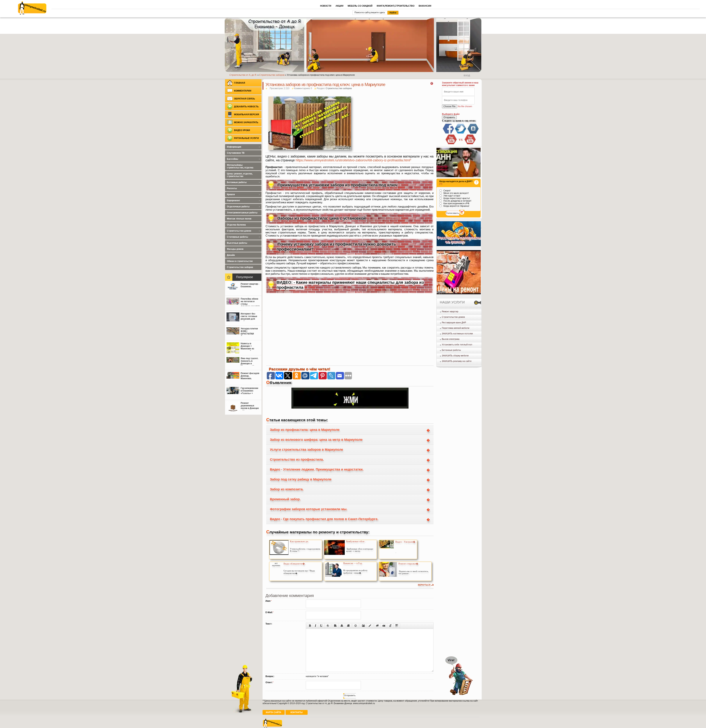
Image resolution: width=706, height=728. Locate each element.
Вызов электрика (450, 339)
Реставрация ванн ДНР (454, 322)
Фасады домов (235, 249)
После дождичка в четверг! (457, 201)
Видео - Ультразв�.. (405, 541)
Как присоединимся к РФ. (456, 203)
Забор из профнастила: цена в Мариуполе (305, 430)
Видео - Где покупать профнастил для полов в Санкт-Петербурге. (324, 519)
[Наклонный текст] (315, 625)
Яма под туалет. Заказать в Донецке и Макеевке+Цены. (250, 361)
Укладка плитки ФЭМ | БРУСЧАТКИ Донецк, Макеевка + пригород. (249, 331)
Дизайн (231, 255)
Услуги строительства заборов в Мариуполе (306, 449)
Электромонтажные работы (242, 212)
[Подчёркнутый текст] (321, 625)
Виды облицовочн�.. (295, 563)
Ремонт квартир (450, 311)
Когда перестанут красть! (456, 198)
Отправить (449, 117)
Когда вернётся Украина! (456, 206)
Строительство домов (453, 317)
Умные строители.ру (32, 8)
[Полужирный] (310, 625)
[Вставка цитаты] (384, 625)
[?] (440, 184)
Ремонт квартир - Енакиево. (250, 285)
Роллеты (232, 188)
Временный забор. (285, 499)
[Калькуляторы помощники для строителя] (459, 245)
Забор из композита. (287, 489)
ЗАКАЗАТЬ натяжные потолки (457, 333)
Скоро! (446, 190)
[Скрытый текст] (377, 625)
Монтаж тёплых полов (239, 218)
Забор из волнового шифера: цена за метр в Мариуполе (316, 439)
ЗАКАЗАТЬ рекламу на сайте (457, 361)
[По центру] (341, 625)
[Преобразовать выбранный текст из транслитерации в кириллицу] (390, 625)
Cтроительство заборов (339, 88)
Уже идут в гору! (451, 195)
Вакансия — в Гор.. (353, 563)
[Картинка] (363, 625)
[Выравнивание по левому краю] (335, 625)
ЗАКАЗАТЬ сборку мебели (455, 355)
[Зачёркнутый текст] (328, 625)
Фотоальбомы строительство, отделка (240, 166)
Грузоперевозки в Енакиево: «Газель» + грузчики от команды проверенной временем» (249, 391)
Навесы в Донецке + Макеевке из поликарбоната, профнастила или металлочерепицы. (250, 346)
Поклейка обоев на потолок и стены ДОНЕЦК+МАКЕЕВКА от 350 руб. (250, 302)
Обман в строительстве (240, 261)
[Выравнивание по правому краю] (348, 625)
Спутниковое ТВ (236, 153)
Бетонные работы (451, 350)
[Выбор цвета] (370, 625)
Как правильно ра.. (299, 541)
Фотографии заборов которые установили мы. (308, 509)
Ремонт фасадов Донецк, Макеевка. (250, 376)
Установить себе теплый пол (457, 344)
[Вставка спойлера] (396, 625)
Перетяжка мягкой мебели (455, 328)
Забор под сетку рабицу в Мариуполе (300, 479)
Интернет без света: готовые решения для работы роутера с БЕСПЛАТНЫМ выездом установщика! (250, 316)
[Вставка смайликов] (355, 625)
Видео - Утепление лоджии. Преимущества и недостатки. (316, 469)
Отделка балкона (236, 224)
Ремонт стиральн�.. (408, 563)
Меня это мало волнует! (456, 193)
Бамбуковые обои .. (356, 541)
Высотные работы (237, 243)
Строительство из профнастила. (297, 459)
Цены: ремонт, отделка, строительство (240, 175)
